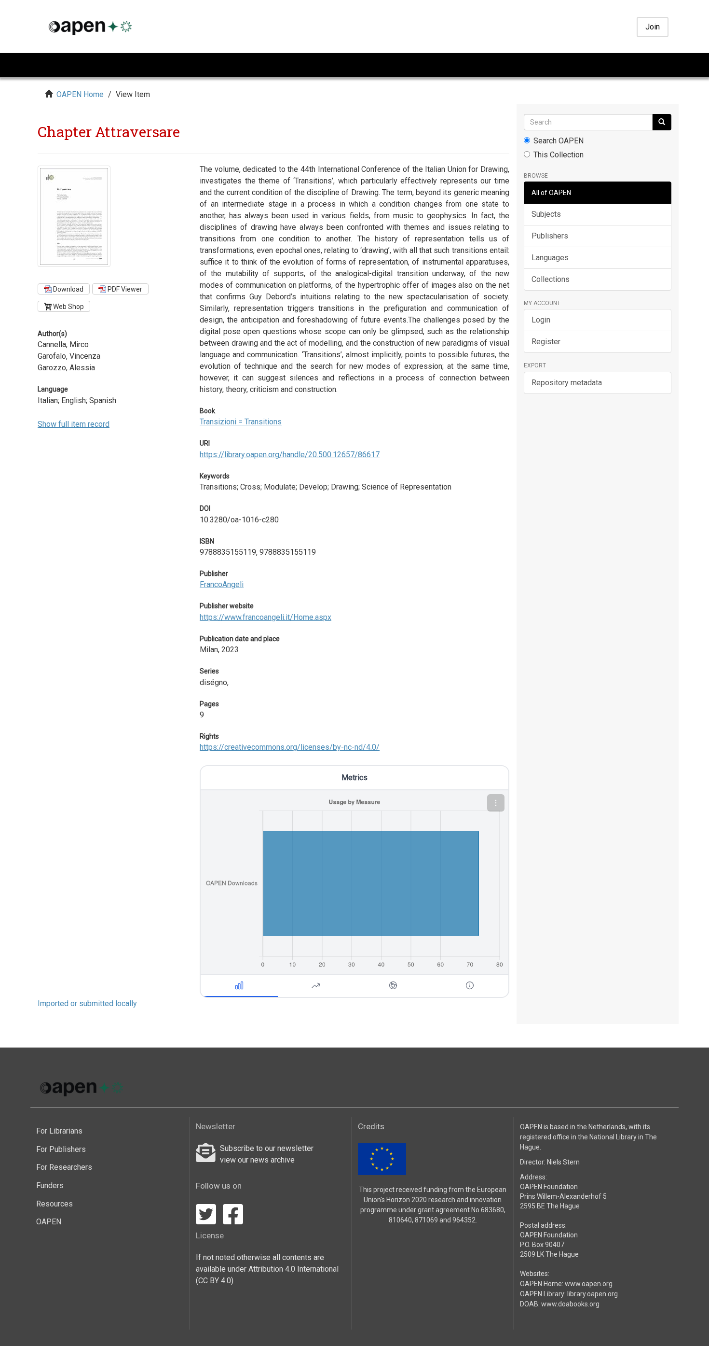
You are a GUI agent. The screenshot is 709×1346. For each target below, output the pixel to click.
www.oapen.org (589, 1284)
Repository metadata (567, 382)
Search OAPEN (558, 140)
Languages (550, 257)
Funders (50, 1185)
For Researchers (64, 1167)
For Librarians (59, 1131)
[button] (495, 803)
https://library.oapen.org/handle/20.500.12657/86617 (290, 454)
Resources (54, 1203)
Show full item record (73, 424)
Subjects (546, 214)
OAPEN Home (80, 94)
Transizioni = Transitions (241, 421)
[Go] (661, 122)
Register (546, 341)
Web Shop (68, 306)
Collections (551, 279)
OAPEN (48, 1221)
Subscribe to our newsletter (267, 1148)
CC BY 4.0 (214, 1280)
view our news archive (257, 1159)
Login (541, 319)
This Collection (558, 154)
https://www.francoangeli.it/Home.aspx (265, 617)
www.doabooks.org (570, 1304)
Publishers (550, 235)
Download (67, 289)
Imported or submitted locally (87, 1003)
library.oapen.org (592, 1294)
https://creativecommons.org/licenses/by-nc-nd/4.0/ (290, 747)
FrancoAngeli (222, 584)
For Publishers (61, 1149)
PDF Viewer (124, 289)
